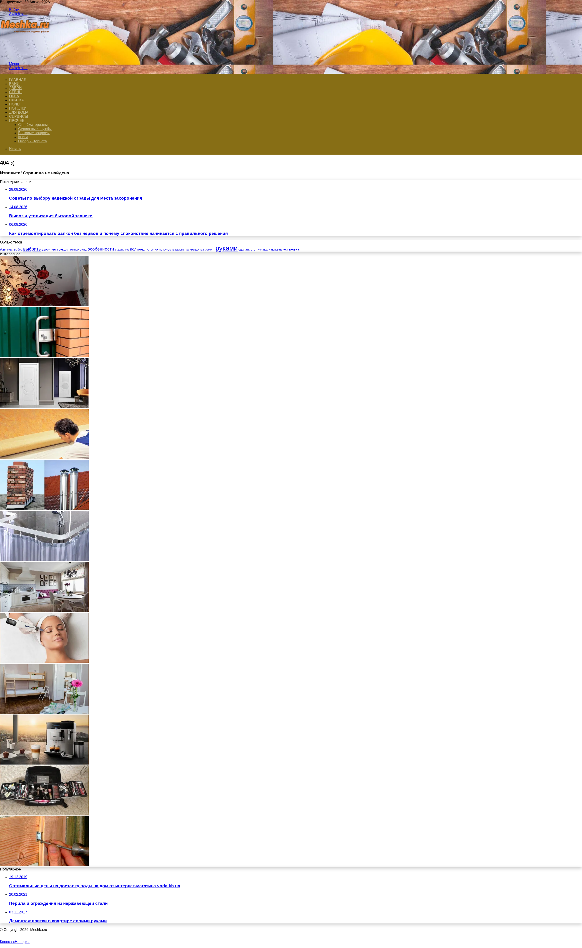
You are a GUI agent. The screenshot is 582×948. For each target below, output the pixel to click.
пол (133, 249)
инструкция (60, 249)
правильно (178, 249)
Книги (23, 137)
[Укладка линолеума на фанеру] (44, 458)
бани (3, 249)
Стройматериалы (33, 125)
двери (46, 249)
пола (141, 249)
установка (291, 249)
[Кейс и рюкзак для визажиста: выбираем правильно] (44, 814)
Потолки (18, 108)
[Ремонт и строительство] (25, 56)
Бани (14, 84)
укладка (263, 249)
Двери (15, 88)
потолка (152, 249)
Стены (15, 92)
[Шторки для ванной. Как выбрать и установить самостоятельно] (44, 560)
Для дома (18, 112)
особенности (101, 249)
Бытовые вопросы (34, 133)
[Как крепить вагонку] (44, 865)
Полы (14, 104)
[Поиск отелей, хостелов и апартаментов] (44, 712)
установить (275, 249)
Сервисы (18, 116)
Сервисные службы (35, 129)
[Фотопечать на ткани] (44, 305)
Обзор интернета (32, 141)
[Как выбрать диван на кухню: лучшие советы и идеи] (44, 610)
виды (10, 249)
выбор (18, 249)
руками (227, 248)
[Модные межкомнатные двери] (44, 407)
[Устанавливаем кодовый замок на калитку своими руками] (44, 356)
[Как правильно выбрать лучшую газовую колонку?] (44, 509)
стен (254, 249)
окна (83, 249)
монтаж (74, 249)
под (127, 249)
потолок (165, 249)
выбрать (32, 248)
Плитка (16, 100)
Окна (14, 96)
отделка (119, 249)
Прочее (17, 121)
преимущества (194, 249)
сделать (244, 249)
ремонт (210, 249)
